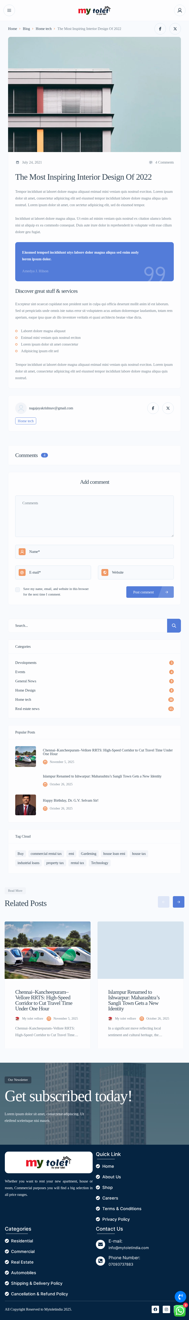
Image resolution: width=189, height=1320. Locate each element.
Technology (99, 863)
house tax (139, 854)
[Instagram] (166, 1309)
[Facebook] (155, 1309)
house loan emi (114, 854)
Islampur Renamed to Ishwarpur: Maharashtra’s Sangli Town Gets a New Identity (102, 776)
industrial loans (28, 863)
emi (71, 854)
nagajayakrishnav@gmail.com (51, 408)
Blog (26, 29)
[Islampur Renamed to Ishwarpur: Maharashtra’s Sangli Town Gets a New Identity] (25, 780)
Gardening (88, 854)
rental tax (77, 863)
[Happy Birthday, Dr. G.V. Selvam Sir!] (25, 805)
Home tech (44, 29)
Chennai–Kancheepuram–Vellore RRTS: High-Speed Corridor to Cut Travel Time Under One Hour (108, 752)
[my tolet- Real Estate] (94, 10)
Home (12, 29)
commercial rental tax (46, 854)
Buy (21, 854)
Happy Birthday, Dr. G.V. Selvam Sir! (70, 800)
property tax (55, 863)
